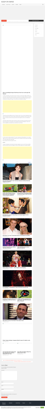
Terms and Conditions (4, 403)
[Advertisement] (22, 13)
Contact (23, 402)
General (3, 4)
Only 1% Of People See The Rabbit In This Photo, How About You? (12, 360)
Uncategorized (37, 33)
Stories (17, 4)
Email (2, 385)
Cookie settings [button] (38, 407)
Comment (3, 370)
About (30, 402)
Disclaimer (10, 402)
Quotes (13, 4)
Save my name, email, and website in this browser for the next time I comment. (9, 395)
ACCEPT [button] (42, 407)
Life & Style (8, 4)
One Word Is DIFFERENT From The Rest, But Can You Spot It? (22, 361)
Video (20, 4)
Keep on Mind (7, 2)
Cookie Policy (18, 402)
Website (2, 389)
